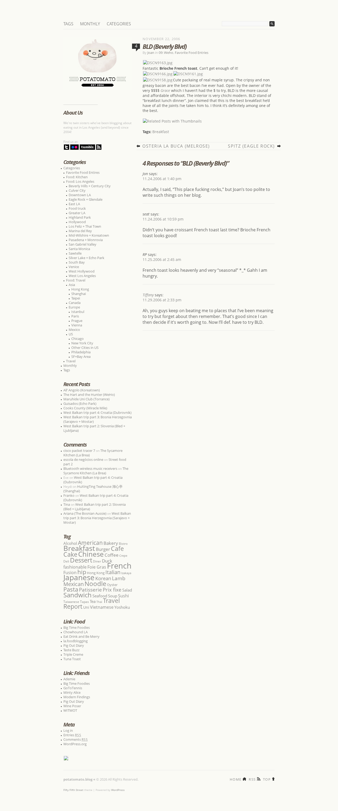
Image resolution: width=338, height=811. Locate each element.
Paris (75, 316)
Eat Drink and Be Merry (81, 636)
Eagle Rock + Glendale (85, 199)
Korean (103, 578)
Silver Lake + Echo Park (86, 257)
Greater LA (77, 212)
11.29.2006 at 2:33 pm (162, 299)
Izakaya (126, 573)
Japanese (79, 577)
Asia (72, 284)
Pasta (70, 589)
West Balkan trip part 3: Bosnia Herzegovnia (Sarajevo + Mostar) (97, 419)
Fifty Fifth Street (73, 790)
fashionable (75, 567)
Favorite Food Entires (83, 172)
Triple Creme (73, 654)
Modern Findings (76, 697)
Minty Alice (72, 692)
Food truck (77, 208)
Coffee (112, 555)
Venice (74, 266)
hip (81, 572)
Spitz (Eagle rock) (251, 146)
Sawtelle (75, 253)
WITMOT (70, 710)
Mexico (74, 329)
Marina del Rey (80, 230)
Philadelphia (81, 352)
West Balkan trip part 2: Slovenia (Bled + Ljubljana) (94, 428)
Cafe (117, 548)
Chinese (91, 554)
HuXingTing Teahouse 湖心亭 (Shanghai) (93, 488)
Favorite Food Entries (191, 52)
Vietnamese (102, 607)
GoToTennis (72, 688)
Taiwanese (71, 602)
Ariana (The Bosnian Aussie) (84, 513)
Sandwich (77, 594)
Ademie (69, 679)
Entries (72, 735)
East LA (74, 203)
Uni (86, 607)
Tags (68, 24)
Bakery (111, 543)
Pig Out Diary (73, 645)
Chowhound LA (75, 632)
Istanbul (77, 311)
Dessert (81, 560)
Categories (119, 24)
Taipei (75, 298)
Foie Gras (96, 567)
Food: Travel (75, 280)
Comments (75, 739)
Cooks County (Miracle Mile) (85, 408)
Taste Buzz (71, 650)
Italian (112, 572)
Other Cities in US (84, 347)
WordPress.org (75, 744)
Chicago (77, 338)
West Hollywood (82, 271)
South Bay (77, 262)
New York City (82, 343)
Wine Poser (72, 706)
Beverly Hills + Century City (90, 186)
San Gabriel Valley (82, 244)
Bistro (123, 543)
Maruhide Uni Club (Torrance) (86, 399)
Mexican (73, 584)
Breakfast (160, 131)
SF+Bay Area (81, 356)
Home (235, 779)
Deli (66, 561)
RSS (252, 779)
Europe (74, 307)
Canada (75, 302)
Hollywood (77, 221)
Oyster (112, 584)
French (119, 565)
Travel (71, 361)
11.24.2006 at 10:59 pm (163, 219)
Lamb (118, 578)
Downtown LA (80, 195)
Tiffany (148, 294)
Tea (93, 601)
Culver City (77, 190)
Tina (66, 504)
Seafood (99, 595)
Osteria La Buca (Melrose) (176, 146)
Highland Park (80, 217)
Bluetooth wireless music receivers (90, 468)
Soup (112, 595)
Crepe (123, 555)
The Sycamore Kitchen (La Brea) (95, 470)
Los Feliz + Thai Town (85, 226)
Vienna (76, 325)
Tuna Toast (72, 659)
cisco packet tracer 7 (79, 450)
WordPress (118, 790)
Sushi (123, 596)
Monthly (90, 24)
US (71, 334)
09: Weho (166, 52)
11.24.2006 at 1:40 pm (162, 178)
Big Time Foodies (76, 627)
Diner (97, 561)
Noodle (95, 583)
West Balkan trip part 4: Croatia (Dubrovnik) (97, 412)
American (90, 542)
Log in (68, 730)
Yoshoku (122, 607)
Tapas (84, 601)
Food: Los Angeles (80, 181)
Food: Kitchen (77, 177)
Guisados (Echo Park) (79, 403)
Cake (70, 554)
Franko (68, 495)
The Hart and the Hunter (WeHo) (89, 394)
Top (267, 779)
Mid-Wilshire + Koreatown (89, 235)
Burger (103, 549)
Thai (99, 602)
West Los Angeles (82, 275)
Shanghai (78, 293)
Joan (150, 52)
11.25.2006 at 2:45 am (162, 259)
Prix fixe (112, 589)
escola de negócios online (83, 459)
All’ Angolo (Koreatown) (81, 390)
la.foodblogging (75, 641)
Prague (76, 320)
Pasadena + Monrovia (86, 239)
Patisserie (90, 589)
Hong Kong (80, 289)
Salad (127, 590)
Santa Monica (79, 248)
